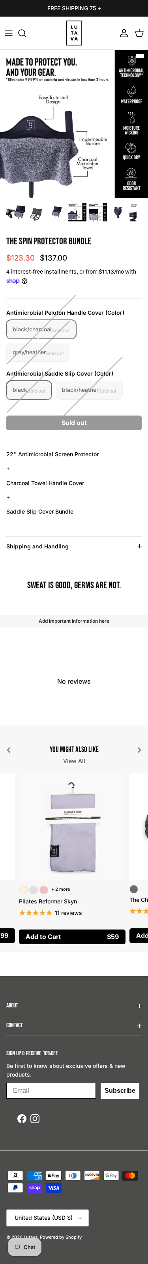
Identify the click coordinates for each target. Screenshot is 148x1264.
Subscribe (120, 1090)
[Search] (26, 33)
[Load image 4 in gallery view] (74, 124)
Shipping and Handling (37, 546)
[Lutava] (74, 33)
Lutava (30, 1237)
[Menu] (8, 33)
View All (74, 761)
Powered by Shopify (61, 1237)
